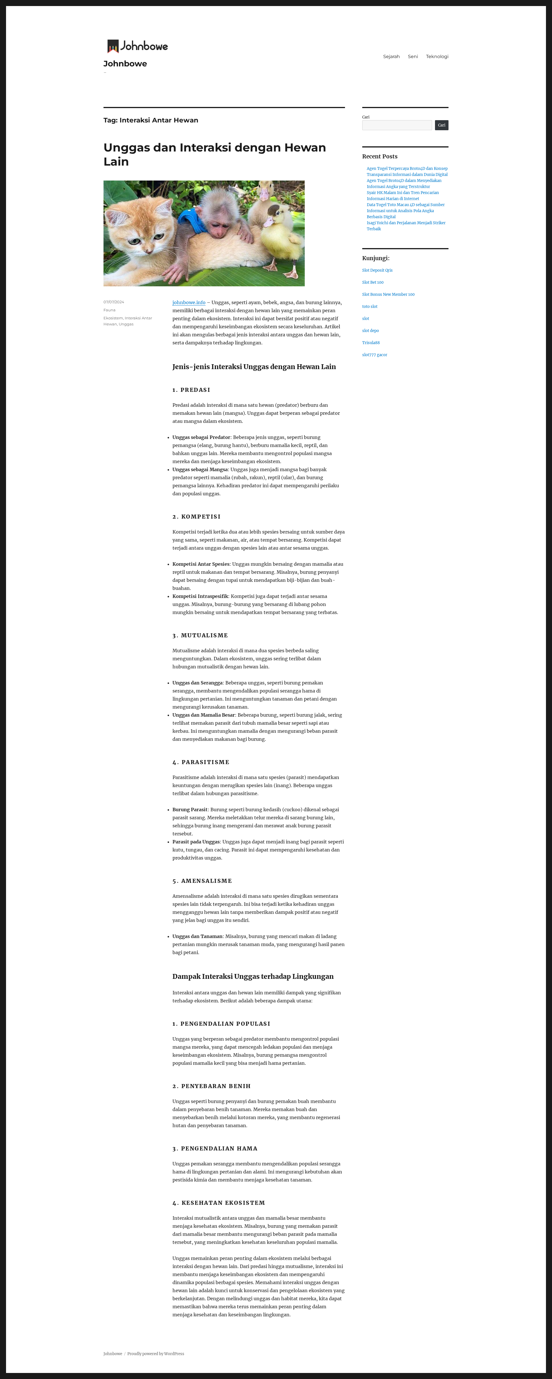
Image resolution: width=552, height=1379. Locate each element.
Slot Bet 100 (373, 282)
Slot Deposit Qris (377, 270)
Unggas (126, 324)
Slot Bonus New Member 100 (388, 294)
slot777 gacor (374, 354)
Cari (365, 117)
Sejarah (391, 56)
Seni (413, 56)
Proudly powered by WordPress (155, 1353)
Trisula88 (371, 342)
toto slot (369, 306)
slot (365, 318)
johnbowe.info (189, 302)
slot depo (370, 330)
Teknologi (437, 56)
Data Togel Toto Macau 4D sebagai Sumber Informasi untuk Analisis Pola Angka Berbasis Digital (406, 210)
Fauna (109, 310)
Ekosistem (113, 318)
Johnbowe (125, 63)
